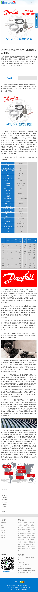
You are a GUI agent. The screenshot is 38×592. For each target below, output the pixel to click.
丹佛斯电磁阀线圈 (26, 529)
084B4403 (4, 506)
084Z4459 (4, 495)
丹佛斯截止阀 (23, 535)
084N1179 (4, 509)
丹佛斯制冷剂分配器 (29, 540)
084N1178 (4, 511)
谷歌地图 (3, 532)
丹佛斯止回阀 (30, 535)
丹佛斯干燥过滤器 (24, 533)
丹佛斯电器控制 (26, 548)
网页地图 (3, 535)
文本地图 (3, 537)
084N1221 (4, 502)
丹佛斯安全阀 (25, 546)
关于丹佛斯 (3, 523)
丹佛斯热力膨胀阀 (22, 523)
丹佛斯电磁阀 (31, 523)
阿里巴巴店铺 (23, 582)
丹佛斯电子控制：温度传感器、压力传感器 (26, 544)
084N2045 (4, 497)
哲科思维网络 (24, 589)
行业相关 (3, 528)
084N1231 (4, 499)
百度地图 (3, 530)
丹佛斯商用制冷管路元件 (24, 537)
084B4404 (4, 504)
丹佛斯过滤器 (30, 542)
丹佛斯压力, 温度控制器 (23, 525)
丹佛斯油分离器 (22, 542)
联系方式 (3, 525)
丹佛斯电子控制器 (24, 527)
